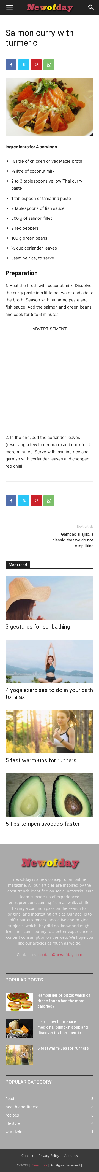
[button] (9, 7)
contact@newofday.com (60, 954)
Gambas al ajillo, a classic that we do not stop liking (73, 540)
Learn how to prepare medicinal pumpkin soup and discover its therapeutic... (62, 1027)
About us (71, 1155)
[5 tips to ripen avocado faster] (50, 795)
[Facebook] (11, 64)
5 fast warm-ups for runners (41, 760)
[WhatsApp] (48, 64)
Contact (27, 1155)
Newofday (39, 1165)
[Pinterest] (36, 64)
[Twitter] (23, 64)
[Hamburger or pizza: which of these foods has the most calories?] (19, 1002)
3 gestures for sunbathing (38, 626)
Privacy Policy (48, 1155)
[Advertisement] (49, 382)
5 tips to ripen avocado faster (43, 823)
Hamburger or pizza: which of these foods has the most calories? (63, 1001)
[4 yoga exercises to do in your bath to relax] (50, 661)
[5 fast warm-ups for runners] (50, 731)
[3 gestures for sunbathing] (50, 598)
